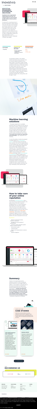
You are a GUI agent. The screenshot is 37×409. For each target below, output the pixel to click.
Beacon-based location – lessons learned (23, 389)
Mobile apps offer (4, 387)
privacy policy (8, 407)
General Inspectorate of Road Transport (13, 387)
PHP (26, 49)
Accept (20, 405)
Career (30, 384)
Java (27, 50)
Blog (21, 384)
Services (3, 384)
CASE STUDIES (13, 384)
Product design (4, 388)
